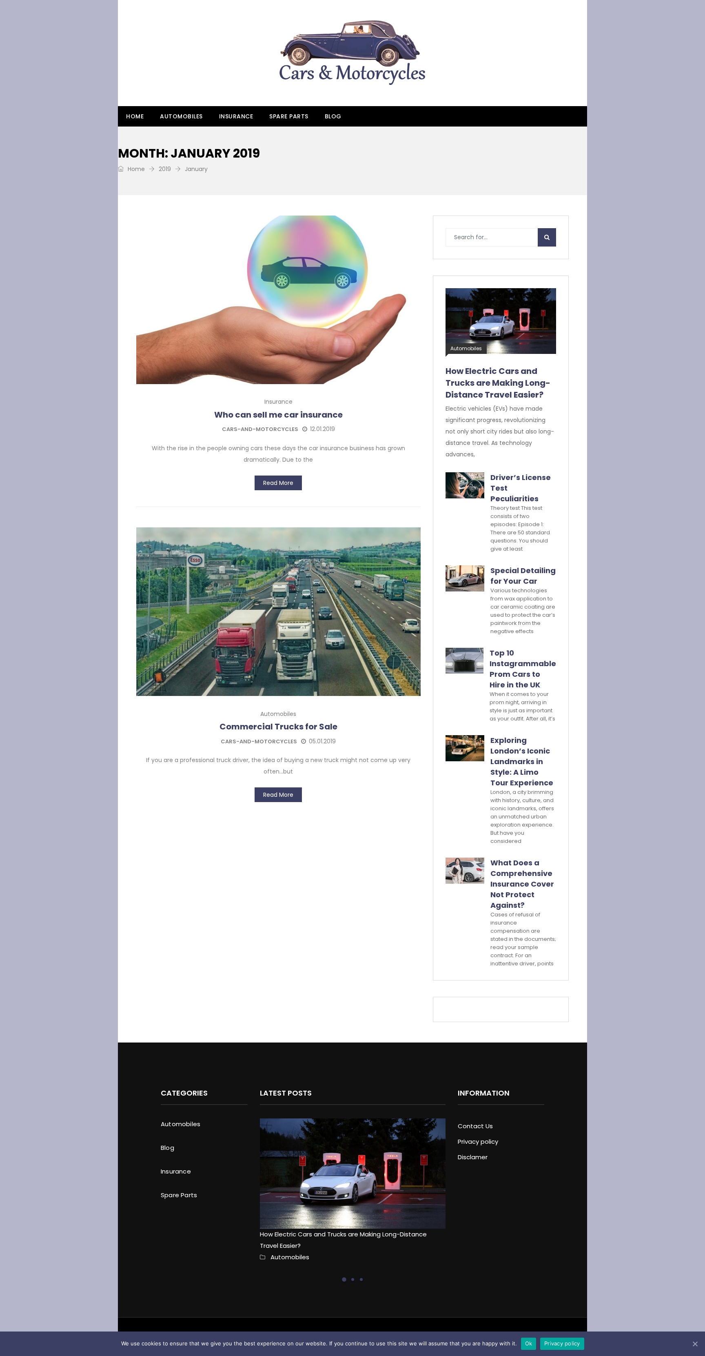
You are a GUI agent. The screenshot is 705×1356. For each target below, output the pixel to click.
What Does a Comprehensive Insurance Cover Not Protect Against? (522, 884)
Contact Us (475, 1126)
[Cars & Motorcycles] (352, 53)
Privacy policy (478, 1141)
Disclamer (473, 1157)
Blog (333, 116)
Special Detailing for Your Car (523, 575)
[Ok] (695, 1344)
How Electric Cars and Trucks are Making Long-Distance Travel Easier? (498, 382)
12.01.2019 (322, 429)
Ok (528, 1343)
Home (135, 116)
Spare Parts (288, 116)
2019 (165, 169)
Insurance (236, 116)
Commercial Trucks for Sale (278, 726)
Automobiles (181, 116)
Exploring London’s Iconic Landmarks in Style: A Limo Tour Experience (521, 761)
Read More (278, 483)
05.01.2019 (322, 741)
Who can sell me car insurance (278, 414)
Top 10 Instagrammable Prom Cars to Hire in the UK (523, 669)
